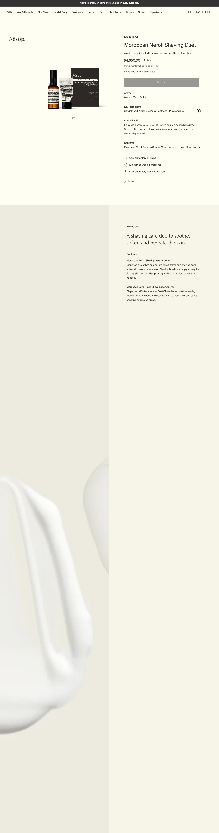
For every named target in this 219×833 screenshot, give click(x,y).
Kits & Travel (131, 36)
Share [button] (131, 181)
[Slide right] (81, 118)
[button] (10, 12)
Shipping (143, 66)
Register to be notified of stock (139, 71)
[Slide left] (66, 118)
